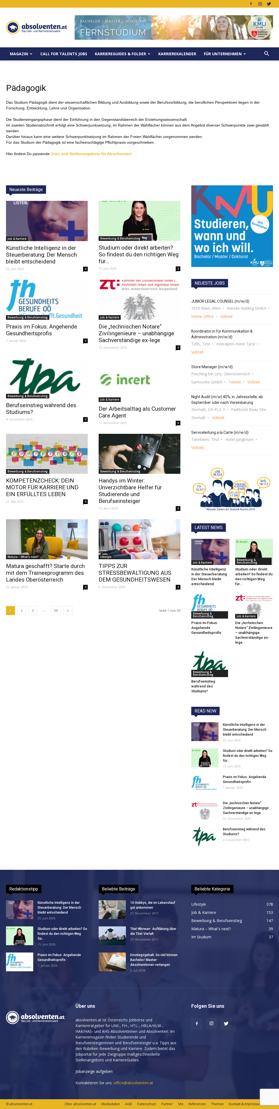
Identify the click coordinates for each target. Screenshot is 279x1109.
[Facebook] (251, 4)
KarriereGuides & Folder (120, 53)
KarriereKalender (177, 53)
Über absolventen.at (80, 1104)
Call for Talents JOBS (63, 53)
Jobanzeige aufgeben (94, 1071)
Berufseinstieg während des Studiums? (203, 686)
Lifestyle (105, 557)
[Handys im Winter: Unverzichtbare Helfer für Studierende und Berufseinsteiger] (139, 454)
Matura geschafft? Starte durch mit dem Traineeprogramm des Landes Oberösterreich (45, 573)
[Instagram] (260, 4)
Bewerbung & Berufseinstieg (120, 238)
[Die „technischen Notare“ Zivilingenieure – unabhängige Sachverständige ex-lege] (139, 300)
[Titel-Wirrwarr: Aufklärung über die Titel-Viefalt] (112, 935)
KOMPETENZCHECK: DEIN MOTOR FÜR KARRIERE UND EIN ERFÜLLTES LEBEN (42, 487)
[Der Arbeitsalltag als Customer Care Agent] (139, 380)
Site (180, 1104)
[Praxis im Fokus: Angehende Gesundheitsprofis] (47, 300)
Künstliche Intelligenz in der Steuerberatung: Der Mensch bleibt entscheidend (41, 255)
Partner (167, 1104)
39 (56, 610)
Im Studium (201, 936)
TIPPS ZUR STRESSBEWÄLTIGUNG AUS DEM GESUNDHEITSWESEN (135, 573)
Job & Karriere (17, 239)
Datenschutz (146, 1104)
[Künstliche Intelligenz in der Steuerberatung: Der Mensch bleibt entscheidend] (47, 221)
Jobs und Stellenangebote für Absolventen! (91, 154)
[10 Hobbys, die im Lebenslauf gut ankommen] (112, 909)
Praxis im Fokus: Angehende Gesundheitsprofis (41, 330)
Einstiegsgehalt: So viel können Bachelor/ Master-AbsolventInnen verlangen (154, 960)
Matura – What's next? (23, 557)
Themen (217, 1104)
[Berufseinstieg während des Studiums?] (47, 378)
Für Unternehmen (223, 53)
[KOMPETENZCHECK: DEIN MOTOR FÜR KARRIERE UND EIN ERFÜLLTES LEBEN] (47, 454)
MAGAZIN (19, 53)
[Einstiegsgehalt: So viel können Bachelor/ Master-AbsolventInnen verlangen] (112, 962)
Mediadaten (110, 1104)
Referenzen (197, 1104)
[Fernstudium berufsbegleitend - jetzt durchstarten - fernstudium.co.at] (232, 226)
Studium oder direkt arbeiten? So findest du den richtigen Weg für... (138, 254)
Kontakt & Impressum (245, 1104)
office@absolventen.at (133, 1082)
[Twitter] (269, 4)
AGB (128, 1104)
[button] (266, 53)
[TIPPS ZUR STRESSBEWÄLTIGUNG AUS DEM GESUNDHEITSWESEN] (139, 539)
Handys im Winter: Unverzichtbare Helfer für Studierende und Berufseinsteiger (130, 490)
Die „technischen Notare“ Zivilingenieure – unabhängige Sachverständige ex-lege (136, 333)
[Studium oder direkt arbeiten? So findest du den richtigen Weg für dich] (139, 221)
